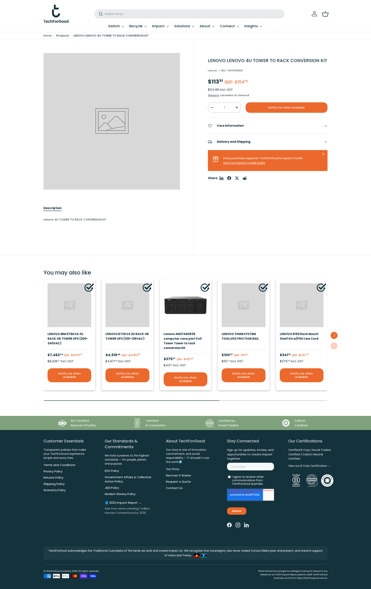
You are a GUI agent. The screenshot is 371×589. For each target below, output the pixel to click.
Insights (251, 26)
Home (47, 36)
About (205, 26)
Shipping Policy (54, 484)
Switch (114, 26)
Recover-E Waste (178, 475)
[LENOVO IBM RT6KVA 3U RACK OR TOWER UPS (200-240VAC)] (69, 305)
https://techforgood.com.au (312, 578)
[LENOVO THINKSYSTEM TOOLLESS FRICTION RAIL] (243, 305)
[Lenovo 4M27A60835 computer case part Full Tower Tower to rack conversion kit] (185, 305)
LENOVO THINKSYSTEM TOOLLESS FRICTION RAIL (240, 336)
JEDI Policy (112, 488)
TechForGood (53, 571)
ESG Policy (112, 471)
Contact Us (174, 488)
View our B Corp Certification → (309, 466)
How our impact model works (244, 163)
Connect (227, 26)
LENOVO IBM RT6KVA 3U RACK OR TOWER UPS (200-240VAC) (68, 338)
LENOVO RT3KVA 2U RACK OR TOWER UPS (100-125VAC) (127, 336)
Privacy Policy (52, 471)
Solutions (182, 26)
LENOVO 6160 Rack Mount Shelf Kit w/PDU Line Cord (299, 336)
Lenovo (212, 70)
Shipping (213, 95)
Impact (158, 26)
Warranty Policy (54, 490)
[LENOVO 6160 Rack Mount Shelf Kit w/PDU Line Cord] (301, 305)
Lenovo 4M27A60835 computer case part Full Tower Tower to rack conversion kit (183, 341)
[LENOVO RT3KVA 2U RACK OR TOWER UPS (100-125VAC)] (127, 305)
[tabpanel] (111, 223)
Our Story (172, 469)
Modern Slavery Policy (120, 494)
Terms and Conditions (59, 465)
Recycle (136, 26)
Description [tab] (52, 208)
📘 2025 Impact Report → (123, 503)
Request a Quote (178, 482)
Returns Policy (53, 477)
